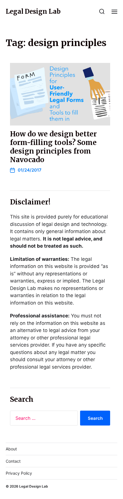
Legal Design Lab (33, 11)
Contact (13, 461)
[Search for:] (43, 419)
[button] (102, 11)
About (11, 448)
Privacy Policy (19, 473)
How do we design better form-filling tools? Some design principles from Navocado (53, 147)
